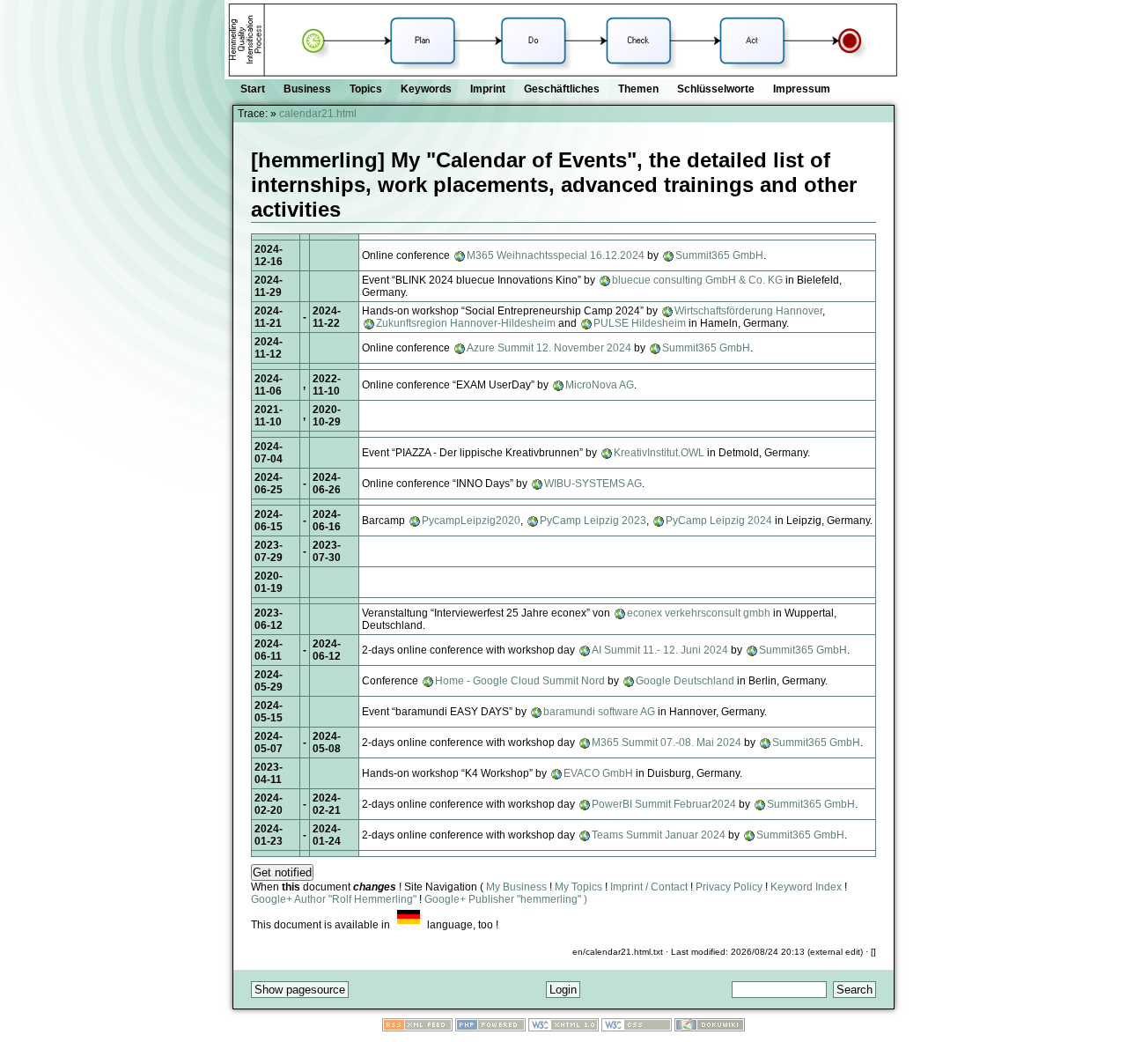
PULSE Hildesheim (639, 323)
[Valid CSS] (636, 1028)
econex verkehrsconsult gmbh (698, 613)
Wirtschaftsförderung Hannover (748, 311)
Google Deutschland (685, 681)
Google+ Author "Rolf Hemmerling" (333, 899)
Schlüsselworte (716, 89)
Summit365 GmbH (719, 255)
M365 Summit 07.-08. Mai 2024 (666, 742)
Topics (366, 89)
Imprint (487, 89)
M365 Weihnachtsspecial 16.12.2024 (556, 255)
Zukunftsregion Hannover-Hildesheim (466, 323)
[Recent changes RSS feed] (417, 1028)
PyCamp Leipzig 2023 (593, 520)
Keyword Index (806, 887)
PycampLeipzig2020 (471, 520)
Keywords (426, 89)
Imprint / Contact (649, 887)
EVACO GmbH (598, 773)
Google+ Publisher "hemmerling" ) (505, 899)
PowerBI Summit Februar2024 (664, 804)
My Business (516, 887)
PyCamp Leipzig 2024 (719, 520)
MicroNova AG (599, 385)
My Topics (578, 887)
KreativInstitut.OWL (659, 453)
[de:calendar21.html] (408, 925)
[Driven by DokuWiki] (709, 1028)
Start (252, 89)
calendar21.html (318, 113)
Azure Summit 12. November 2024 (549, 348)
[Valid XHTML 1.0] (563, 1028)
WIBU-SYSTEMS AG (593, 483)
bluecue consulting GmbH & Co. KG (698, 280)
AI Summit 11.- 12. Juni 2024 (660, 650)
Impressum (801, 89)
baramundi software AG (599, 712)
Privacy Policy (729, 887)
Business (307, 89)
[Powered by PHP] (490, 1028)
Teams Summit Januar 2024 (659, 835)
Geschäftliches (562, 89)
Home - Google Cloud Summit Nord (520, 681)
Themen (638, 89)
